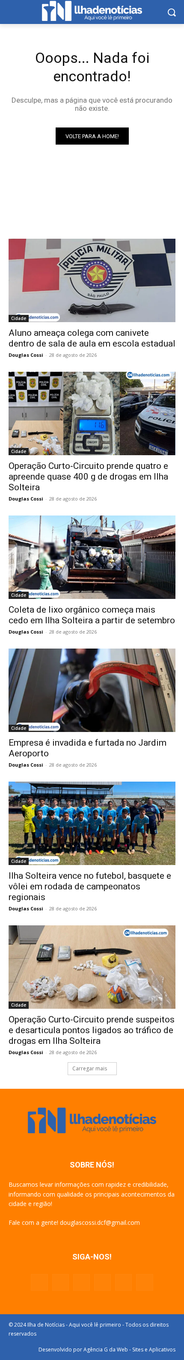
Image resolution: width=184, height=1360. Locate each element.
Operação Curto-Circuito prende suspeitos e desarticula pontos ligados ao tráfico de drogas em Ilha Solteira (92, 1030)
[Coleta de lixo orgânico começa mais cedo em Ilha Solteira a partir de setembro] (92, 557)
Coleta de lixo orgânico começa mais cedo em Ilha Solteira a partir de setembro (92, 614)
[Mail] (81, 1282)
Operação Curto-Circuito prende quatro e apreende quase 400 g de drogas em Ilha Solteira (88, 476)
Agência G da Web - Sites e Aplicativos (129, 1349)
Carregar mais (89, 1068)
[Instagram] (60, 1282)
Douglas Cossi (26, 355)
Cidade (18, 318)
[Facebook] (39, 1282)
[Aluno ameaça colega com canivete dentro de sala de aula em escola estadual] (92, 280)
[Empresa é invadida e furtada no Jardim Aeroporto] (92, 690)
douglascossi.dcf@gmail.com (100, 1222)
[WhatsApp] (123, 1282)
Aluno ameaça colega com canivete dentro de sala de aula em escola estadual (92, 338)
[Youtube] (144, 1282)
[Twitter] (102, 1282)
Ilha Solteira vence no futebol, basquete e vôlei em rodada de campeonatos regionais (90, 886)
